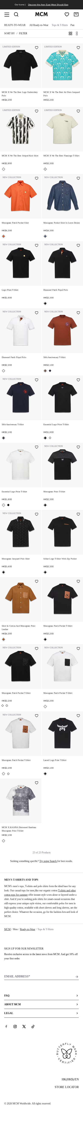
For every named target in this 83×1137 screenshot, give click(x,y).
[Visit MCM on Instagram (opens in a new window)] (15, 1026)
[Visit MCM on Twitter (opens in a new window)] (24, 1026)
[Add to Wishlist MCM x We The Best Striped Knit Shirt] (36, 111)
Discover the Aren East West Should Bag (48, 4)
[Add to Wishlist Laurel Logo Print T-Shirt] (78, 716)
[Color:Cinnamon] (45, 371)
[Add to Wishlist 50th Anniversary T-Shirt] (78, 313)
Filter (23, 33)
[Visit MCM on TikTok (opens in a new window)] (33, 1026)
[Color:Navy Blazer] (50, 371)
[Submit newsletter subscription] (77, 977)
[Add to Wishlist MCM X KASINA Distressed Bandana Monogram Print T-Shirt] (36, 783)
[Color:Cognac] (3, 639)
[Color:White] (3, 371)
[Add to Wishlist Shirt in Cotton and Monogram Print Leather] (36, 582)
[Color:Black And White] (3, 169)
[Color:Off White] (45, 169)
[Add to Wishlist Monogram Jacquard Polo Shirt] (36, 514)
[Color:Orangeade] (3, 236)
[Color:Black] (45, 303)
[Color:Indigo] (45, 236)
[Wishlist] (66, 14)
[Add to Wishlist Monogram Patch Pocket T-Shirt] (78, 582)
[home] (41, 15)
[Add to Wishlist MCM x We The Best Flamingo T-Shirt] (78, 111)
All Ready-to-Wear (38, 25)
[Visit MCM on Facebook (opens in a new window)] (6, 1026)
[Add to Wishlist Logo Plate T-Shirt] (36, 246)
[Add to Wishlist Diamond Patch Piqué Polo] (78, 246)
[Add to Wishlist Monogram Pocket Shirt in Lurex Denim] (78, 178)
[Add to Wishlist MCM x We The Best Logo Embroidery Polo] (36, 48)
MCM (7, 929)
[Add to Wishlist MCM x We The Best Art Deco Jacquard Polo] (78, 48)
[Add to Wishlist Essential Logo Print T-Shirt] (78, 380)
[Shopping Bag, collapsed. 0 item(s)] (76, 14)
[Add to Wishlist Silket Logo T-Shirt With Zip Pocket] (78, 514)
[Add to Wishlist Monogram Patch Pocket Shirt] (36, 178)
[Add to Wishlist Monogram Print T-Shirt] (78, 447)
